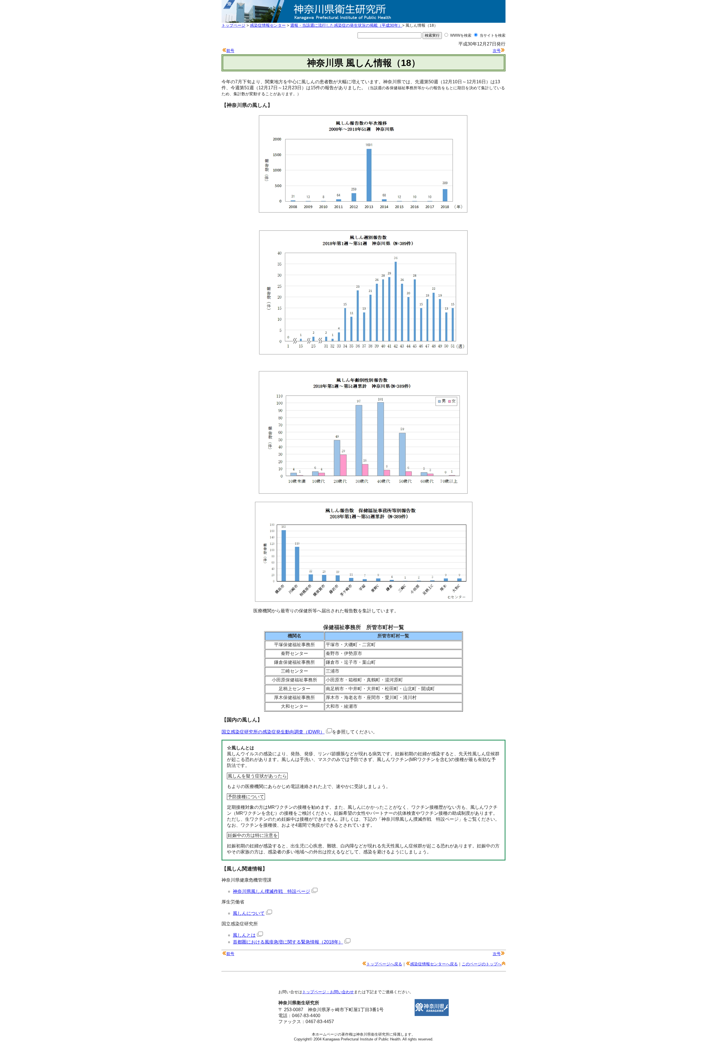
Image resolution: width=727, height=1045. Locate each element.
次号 (497, 50)
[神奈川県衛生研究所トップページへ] (363, 19)
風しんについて (249, 913)
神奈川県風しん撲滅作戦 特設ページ (271, 891)
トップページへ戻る (384, 964)
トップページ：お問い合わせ (328, 992)
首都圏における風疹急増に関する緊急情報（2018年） (288, 942)
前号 (230, 50)
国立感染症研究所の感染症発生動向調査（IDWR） (273, 731)
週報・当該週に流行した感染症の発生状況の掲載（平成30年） (346, 25)
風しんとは (244, 935)
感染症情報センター (268, 25)
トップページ (233, 25)
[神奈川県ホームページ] (432, 1014)
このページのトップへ (482, 964)
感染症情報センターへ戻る (434, 964)
